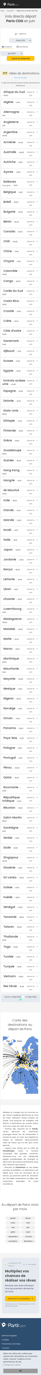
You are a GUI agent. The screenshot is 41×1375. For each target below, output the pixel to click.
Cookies (5, 1339)
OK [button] (20, 1371)
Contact (5, 1348)
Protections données (11, 1344)
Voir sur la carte (20, 78)
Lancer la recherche (20, 58)
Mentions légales (9, 1335)
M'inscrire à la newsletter (19, 1298)
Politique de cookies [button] (12, 1365)
